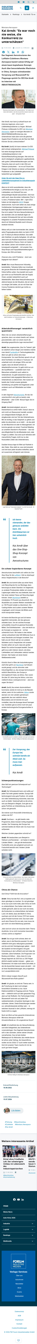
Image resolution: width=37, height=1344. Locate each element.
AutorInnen (19, 1280)
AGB (19, 1316)
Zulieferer (9, 1124)
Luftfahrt (17, 575)
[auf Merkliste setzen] (32, 48)
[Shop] (33, 2)
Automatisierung (9, 1177)
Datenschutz (19, 1311)
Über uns (19, 1276)
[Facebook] (14, 1199)
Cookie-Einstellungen (19, 1328)
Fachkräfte (14, 352)
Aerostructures (19, 395)
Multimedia (7, 1241)
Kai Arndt (9, 1127)
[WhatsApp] (23, 52)
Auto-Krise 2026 (9, 1218)
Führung (8, 1122)
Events (19, 1292)
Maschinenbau (20, 1122)
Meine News (7, 1212)
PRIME (5, 1206)
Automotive (33, 1173)
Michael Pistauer (28, 149)
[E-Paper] (19, 2)
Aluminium (16, 598)
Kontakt (19, 1324)
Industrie (6, 1224)
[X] (8, 52)
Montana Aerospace (23, 1124)
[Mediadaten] (29, 2)
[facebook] (3, 52)
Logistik (6, 1229)
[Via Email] (18, 52)
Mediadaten (19, 1296)
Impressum (19, 1320)
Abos (19, 1288)
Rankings (16, 14)
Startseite (5, 14)
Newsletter (19, 1284)
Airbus (26, 692)
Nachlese (19, 665)
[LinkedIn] (13, 52)
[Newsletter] (24, 2)
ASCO (21, 202)
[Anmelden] (27, 8)
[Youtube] (18, 1199)
